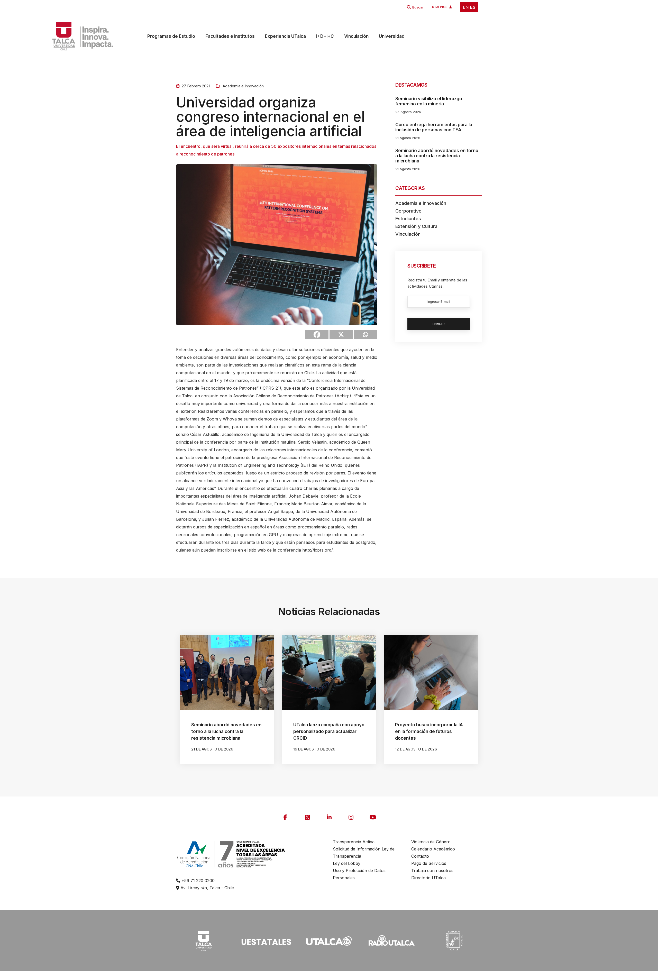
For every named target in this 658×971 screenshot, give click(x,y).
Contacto (420, 856)
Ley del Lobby (346, 863)
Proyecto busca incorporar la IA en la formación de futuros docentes (429, 731)
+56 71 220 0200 (197, 880)
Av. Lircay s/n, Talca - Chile (206, 887)
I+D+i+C (325, 36)
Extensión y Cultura (416, 226)
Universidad (392, 36)
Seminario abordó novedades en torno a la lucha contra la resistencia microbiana (436, 155)
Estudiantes (408, 218)
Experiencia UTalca (285, 36)
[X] (341, 334)
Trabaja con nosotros (432, 870)
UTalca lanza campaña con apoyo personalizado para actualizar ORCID (328, 731)
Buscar (418, 7)
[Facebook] (316, 334)
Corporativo (408, 211)
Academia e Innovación (243, 86)
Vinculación (356, 36)
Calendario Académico (433, 848)
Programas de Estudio (171, 36)
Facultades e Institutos (230, 36)
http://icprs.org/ (317, 550)
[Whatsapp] (365, 334)
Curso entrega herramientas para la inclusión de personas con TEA (433, 127)
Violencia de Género (431, 841)
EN (466, 7)
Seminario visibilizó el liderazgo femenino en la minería (428, 101)
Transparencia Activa (353, 841)
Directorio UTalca (428, 877)
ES (473, 7)
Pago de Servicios (428, 863)
